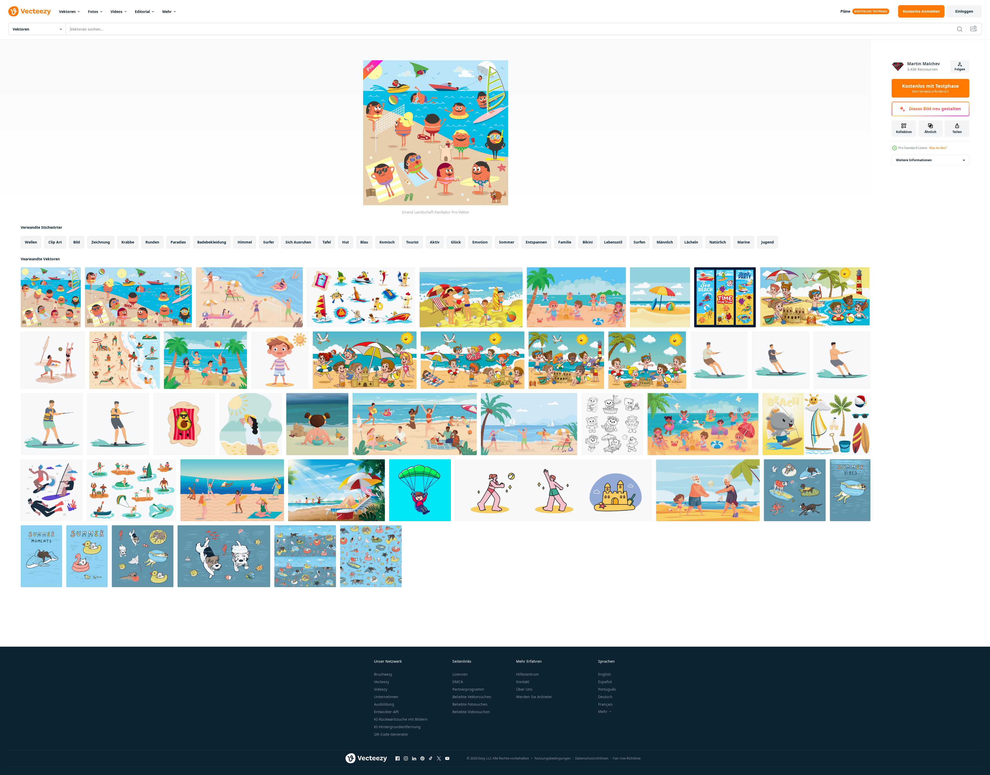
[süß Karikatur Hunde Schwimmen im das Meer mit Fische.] (224, 556)
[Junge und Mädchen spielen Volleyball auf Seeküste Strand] (53, 360)
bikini (588, 242)
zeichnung (100, 242)
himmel (245, 242)
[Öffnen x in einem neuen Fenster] (439, 758)
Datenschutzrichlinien (591, 758)
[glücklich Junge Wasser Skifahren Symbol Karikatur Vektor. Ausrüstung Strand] (719, 360)
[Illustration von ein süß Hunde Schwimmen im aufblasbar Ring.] (87, 556)
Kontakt (522, 681)
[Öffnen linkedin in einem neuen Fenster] (414, 758)
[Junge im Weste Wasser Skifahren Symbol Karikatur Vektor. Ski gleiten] (52, 424)
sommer (506, 242)
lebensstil (613, 242)
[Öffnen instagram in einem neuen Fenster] (406, 758)
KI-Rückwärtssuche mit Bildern (401, 719)
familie (564, 242)
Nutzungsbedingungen (552, 758)
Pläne (845, 11)
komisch (387, 242)
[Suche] (960, 29)
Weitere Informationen (914, 160)
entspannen (536, 242)
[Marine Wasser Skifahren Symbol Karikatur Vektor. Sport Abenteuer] (118, 424)
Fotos (93, 11)
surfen (639, 242)
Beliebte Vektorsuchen (471, 696)
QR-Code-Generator (391, 734)
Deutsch (605, 696)
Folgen (960, 69)
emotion (480, 242)
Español (605, 681)
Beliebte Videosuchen (471, 711)
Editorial (142, 11)
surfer (268, 242)
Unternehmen (386, 696)
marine (743, 242)
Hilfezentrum (527, 674)
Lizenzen (460, 674)
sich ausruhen (298, 242)
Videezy (380, 689)
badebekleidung (211, 242)
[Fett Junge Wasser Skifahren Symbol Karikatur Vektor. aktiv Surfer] (841, 360)
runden (152, 242)
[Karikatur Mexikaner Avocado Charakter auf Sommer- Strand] (184, 424)
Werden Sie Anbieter (534, 696)
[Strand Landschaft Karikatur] (51, 297)
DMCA (457, 681)
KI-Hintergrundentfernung (397, 726)
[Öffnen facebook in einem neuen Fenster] (397, 758)
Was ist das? (938, 148)
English (604, 674)
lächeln (691, 242)
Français (605, 704)
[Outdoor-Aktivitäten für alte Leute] (708, 490)
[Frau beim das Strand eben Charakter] (250, 424)
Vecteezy (381, 681)
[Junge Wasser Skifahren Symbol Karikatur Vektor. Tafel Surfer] (780, 360)
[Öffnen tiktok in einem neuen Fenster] (431, 758)
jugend (767, 242)
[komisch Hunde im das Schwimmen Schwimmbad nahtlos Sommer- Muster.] (305, 556)
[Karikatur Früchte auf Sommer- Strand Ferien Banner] (725, 297)
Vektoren (67, 11)
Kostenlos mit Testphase (930, 88)
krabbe (127, 242)
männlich (665, 242)
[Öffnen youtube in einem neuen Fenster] (447, 758)
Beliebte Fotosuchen (470, 704)
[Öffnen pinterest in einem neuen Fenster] (422, 758)
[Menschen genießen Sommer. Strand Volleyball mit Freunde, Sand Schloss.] (553, 490)
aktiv (434, 242)
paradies (178, 242)
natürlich (717, 242)
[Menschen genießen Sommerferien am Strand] (336, 490)
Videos (116, 11)
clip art (55, 242)
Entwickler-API (386, 711)
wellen (31, 242)
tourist (412, 242)
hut (345, 242)
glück (456, 242)
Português (607, 689)
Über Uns (524, 689)
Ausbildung (384, 704)
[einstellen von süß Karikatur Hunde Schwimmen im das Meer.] (795, 490)
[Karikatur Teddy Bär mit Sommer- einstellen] (612, 424)
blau (364, 242)
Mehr (167, 11)
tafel (326, 242)
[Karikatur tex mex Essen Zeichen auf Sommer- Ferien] (361, 297)
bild (76, 242)
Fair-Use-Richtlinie (627, 758)
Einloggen (964, 11)
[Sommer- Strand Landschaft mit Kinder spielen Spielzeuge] (576, 297)
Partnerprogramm (468, 689)
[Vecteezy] (29, 11)
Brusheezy (383, 674)
